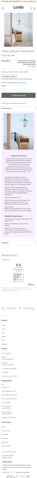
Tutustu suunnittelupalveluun (7, 358)
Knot (2, 340)
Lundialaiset (5, 434)
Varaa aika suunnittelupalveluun (7, 363)
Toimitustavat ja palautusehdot (6, 407)
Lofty (3, 332)
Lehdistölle (4, 438)
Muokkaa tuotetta (9, 76)
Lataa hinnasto (5, 446)
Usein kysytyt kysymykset (9, 399)
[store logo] (18, 7)
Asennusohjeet (5, 402)
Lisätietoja (5, 243)
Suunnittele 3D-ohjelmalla (9, 368)
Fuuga (3, 329)
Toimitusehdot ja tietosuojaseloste (6, 413)
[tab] (18, 108)
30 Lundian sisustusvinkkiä (9, 376)
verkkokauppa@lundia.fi (8, 391)
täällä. (24, 82)
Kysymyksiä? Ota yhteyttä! (9, 395)
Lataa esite (4, 442)
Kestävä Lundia (5, 431)
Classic (3, 325)
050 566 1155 (5, 387)
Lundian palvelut (6, 353)
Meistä (3, 427)
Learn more (26, 472)
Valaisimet (4, 344)
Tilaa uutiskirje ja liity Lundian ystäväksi (7, 456)
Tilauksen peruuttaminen (8, 417)
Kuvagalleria (5, 372)
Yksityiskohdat (6, 108)
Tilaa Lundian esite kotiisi (8, 452)
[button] (16, 48)
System (3, 336)
